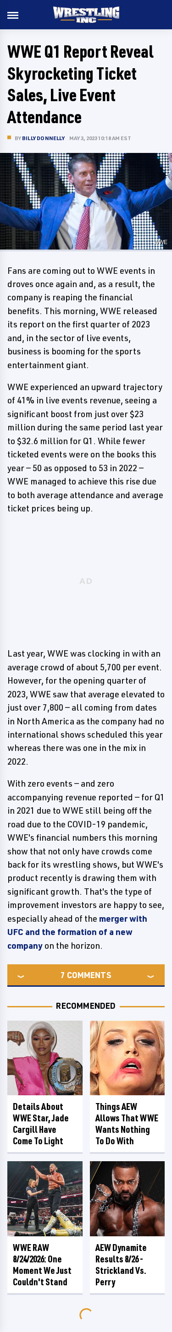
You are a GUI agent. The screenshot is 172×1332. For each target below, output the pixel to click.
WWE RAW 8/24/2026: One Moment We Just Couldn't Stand (42, 1265)
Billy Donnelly (43, 138)
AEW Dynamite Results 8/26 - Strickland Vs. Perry (121, 1265)
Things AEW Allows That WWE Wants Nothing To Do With (126, 1124)
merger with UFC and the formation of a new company (77, 932)
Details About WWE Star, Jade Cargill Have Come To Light (41, 1124)
